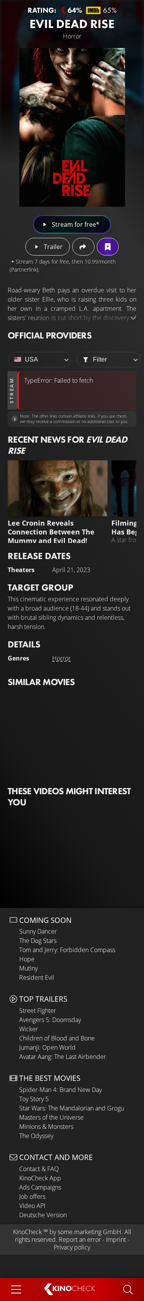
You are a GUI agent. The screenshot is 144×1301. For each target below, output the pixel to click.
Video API (32, 1206)
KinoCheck (27, 1232)
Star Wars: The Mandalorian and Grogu (71, 1108)
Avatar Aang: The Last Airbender (62, 1056)
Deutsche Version (43, 1215)
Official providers (49, 335)
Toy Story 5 (34, 1099)
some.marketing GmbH (89, 1232)
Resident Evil (36, 977)
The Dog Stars (37, 940)
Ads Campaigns (40, 1187)
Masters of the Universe (51, 1117)
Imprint (116, 1239)
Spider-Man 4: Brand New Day (60, 1090)
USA (31, 359)
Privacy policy (72, 1247)
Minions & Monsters (46, 1126)
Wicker (28, 1029)
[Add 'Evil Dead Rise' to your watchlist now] (108, 247)
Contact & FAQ (39, 1169)
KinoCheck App (40, 1178)
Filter (100, 359)
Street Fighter (37, 1010)
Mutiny (28, 968)
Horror (61, 658)
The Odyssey (36, 1136)
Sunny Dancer (38, 931)
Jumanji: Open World (47, 1047)
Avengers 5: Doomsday (50, 1020)
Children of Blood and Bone (57, 1038)
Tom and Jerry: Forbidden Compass (67, 950)
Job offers (32, 1196)
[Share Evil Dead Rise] (83, 247)
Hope (27, 959)
